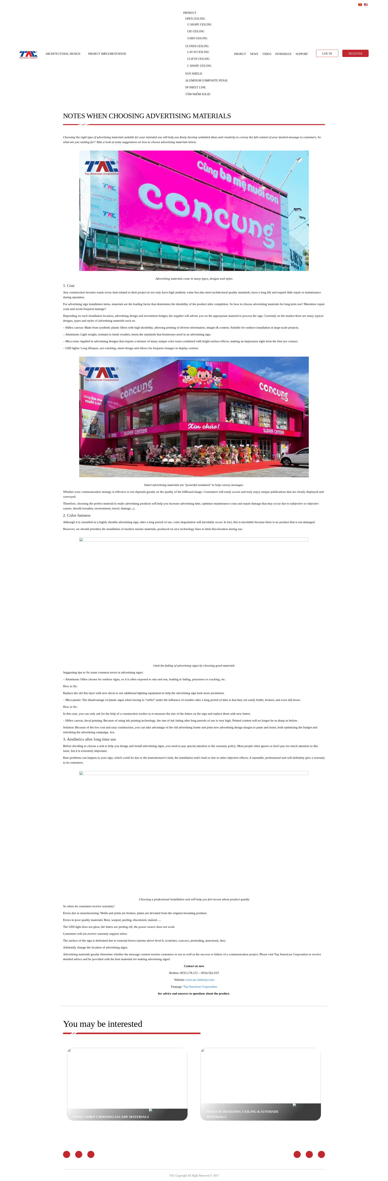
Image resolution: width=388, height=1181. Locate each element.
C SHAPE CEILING (199, 65)
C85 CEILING (195, 31)
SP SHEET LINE (195, 87)
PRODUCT (189, 12)
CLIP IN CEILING (198, 58)
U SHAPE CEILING (199, 24)
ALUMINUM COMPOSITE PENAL (206, 80)
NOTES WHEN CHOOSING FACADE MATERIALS (111, 1117)
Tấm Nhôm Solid (197, 94)
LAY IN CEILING (198, 52)
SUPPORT (302, 54)
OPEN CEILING (195, 18)
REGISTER (355, 53)
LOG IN (327, 53)
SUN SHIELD (193, 73)
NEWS (254, 54)
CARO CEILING (197, 38)
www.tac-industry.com (200, 979)
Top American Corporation (200, 986)
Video (266, 54)
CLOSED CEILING (197, 46)
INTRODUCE (283, 54)
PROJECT (240, 54)
